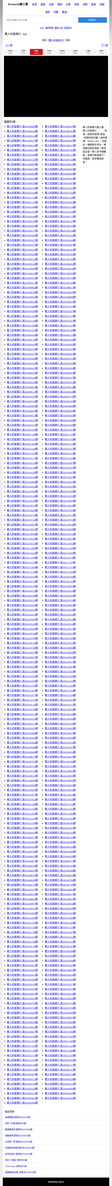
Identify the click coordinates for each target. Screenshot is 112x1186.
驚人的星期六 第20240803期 (60, 889)
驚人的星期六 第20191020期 (22, 311)
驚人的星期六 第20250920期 (60, 1027)
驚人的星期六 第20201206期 (22, 444)
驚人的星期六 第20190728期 (60, 283)
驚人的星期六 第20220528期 (60, 624)
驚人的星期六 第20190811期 (60, 287)
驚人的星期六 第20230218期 (60, 714)
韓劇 (59, 4)
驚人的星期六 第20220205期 (60, 586)
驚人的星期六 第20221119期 (22, 685)
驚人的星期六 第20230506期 (22, 742)
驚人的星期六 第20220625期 (60, 633)
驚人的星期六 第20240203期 (22, 832)
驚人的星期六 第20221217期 (22, 695)
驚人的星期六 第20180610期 (22, 145)
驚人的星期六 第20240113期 (22, 828)
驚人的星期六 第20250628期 (60, 998)
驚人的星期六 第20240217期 (22, 837)
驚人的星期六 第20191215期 (60, 325)
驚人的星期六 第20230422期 (22, 738)
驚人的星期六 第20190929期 (60, 302)
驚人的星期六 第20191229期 (60, 330)
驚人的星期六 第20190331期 (22, 245)
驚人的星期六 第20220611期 (60, 629)
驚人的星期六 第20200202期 (22, 344)
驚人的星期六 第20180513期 (22, 136)
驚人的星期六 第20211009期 (22, 548)
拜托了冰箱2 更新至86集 (16, 1160)
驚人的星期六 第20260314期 (22, 1084)
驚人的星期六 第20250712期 (60, 1003)
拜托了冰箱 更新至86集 (15, 1123)
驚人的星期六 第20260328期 (22, 1088)
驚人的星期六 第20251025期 (60, 1036)
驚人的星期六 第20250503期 (60, 979)
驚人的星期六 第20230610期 (60, 752)
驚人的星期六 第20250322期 (60, 965)
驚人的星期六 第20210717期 (60, 515)
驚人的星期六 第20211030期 (60, 553)
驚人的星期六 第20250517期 (60, 984)
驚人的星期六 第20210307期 (60, 472)
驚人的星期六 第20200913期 (22, 415)
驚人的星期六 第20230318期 (60, 723)
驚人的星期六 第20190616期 (60, 268)
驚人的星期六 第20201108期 (22, 434)
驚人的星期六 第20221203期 (22, 690)
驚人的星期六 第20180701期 (60, 150)
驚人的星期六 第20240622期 (60, 875)
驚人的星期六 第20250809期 (60, 1013)
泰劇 (76, 4)
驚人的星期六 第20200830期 (60, 411)
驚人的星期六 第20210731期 (60, 520)
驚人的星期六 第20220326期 (22, 605)
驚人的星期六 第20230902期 (60, 780)
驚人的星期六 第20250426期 (22, 979)
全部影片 (68, 28)
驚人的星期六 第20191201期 (60, 321)
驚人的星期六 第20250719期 (22, 1008)
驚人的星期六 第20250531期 (60, 989)
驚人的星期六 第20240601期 (22, 870)
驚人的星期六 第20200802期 (22, 406)
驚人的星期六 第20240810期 (22, 894)
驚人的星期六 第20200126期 (60, 339)
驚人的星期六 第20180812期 (60, 164)
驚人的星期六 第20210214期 (22, 467)
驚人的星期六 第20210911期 (60, 534)
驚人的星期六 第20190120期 (22, 221)
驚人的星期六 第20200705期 (22, 396)
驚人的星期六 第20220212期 (22, 591)
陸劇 (43, 4)
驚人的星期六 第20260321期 (60, 1084)
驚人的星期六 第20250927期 (22, 1031)
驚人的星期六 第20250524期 (22, 989)
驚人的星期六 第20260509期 (22, 1103)
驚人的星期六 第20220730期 (22, 648)
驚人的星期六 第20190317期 (22, 240)
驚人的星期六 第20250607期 (22, 994)
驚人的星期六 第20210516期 (22, 496)
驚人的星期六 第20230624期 (60, 757)
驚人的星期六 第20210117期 (22, 458)
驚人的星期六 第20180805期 (22, 164)
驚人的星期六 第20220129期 (22, 586)
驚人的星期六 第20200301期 (60, 354)
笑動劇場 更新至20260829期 (17, 1135)
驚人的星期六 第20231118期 (22, 809)
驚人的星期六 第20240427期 (22, 861)
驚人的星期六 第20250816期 (22, 1017)
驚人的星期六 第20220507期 (22, 619)
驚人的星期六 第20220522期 (22, 624)
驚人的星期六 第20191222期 (22, 330)
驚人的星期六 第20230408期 (22, 733)
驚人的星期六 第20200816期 (22, 411)
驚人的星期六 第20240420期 (60, 856)
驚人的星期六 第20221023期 (60, 676)
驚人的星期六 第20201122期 (22, 439)
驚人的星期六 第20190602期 (60, 264)
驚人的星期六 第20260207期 (22, 1074)
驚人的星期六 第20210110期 (60, 453)
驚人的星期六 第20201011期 (22, 425)
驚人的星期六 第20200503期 (60, 373)
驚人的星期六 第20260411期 (22, 1093)
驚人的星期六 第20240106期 (60, 823)
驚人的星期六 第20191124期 (22, 321)
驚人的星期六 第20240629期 (22, 880)
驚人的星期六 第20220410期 (22, 610)
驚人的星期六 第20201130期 (60, 439)
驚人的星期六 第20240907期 (22, 903)
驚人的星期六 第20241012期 (60, 913)
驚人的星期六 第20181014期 (22, 188)
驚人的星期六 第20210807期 (22, 524)
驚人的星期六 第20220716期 (22, 643)
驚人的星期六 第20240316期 (22, 847)
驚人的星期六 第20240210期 (60, 832)
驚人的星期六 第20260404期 (60, 1088)
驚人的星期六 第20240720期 (60, 885)
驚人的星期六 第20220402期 (60, 605)
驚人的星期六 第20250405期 (60, 970)
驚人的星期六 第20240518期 (22, 866)
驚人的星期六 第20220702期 (22, 638)
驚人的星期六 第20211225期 (60, 572)
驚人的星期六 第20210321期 (60, 477)
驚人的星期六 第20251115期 (22, 1046)
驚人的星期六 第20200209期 (60, 344)
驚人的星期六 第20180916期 (22, 178)
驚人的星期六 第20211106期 (22, 557)
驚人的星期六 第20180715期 (60, 155)
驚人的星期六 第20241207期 (60, 932)
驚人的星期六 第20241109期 (60, 923)
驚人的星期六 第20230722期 (60, 766)
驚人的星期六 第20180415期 (60, 126)
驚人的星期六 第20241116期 (22, 927)
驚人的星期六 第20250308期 (60, 960)
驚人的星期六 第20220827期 (22, 657)
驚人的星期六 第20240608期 (60, 870)
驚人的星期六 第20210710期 (22, 515)
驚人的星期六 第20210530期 (22, 501)
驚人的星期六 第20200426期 (22, 373)
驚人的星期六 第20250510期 (22, 984)
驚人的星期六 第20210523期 (60, 496)
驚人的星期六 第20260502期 (60, 1098)
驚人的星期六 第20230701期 (22, 761)
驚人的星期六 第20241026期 (60, 918)
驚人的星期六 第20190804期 (22, 287)
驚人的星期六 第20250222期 (60, 956)
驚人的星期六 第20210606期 (60, 501)
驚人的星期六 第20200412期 (22, 368)
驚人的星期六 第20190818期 (22, 292)
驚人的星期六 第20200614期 (60, 387)
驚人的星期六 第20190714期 (60, 278)
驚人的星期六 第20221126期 (60, 685)
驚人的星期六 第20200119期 (22, 339)
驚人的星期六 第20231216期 (22, 818)
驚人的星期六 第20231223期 (60, 818)
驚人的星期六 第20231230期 (22, 823)
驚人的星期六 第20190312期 (60, 235)
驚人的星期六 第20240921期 (22, 908)
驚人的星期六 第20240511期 (60, 861)
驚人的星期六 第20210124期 (60, 458)
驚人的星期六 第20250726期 (60, 1008)
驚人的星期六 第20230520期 (22, 747)
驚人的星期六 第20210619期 (60, 505)
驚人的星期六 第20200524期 (22, 382)
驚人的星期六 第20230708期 (60, 761)
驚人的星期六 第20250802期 (22, 1013)
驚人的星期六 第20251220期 (60, 1055)
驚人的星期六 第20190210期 (60, 226)
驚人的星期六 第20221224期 (60, 695)
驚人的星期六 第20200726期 (60, 401)
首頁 (34, 4)
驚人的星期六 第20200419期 (60, 368)
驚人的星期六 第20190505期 (60, 254)
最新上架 (59, 28)
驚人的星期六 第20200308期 (22, 358)
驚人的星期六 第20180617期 (60, 145)
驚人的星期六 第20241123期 (60, 927)
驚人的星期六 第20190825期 (60, 292)
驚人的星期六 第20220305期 (60, 595)
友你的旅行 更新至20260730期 (18, 1154)
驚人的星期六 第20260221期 (22, 1079)
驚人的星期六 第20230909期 (22, 785)
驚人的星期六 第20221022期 (22, 676)
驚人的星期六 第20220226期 (22, 595)
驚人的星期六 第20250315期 (22, 965)
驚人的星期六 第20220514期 (60, 619)
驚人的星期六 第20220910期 (22, 662)
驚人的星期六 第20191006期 (22, 306)
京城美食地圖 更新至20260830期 (19, 1148)
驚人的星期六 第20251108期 (60, 1041)
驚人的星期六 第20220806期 (60, 648)
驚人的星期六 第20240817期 (60, 894)
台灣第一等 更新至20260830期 (18, 1142)
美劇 (93, 4)
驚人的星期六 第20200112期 (60, 335)
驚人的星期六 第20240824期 (22, 899)
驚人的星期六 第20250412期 (22, 975)
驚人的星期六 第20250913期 (22, 1027)
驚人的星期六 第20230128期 (22, 709)
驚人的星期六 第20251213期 (22, 1055)
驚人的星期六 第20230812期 (22, 776)
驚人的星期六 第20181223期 (22, 212)
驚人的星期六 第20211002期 (60, 543)
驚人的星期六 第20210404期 (22, 482)
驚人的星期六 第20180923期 (60, 178)
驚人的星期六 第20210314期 (22, 477)
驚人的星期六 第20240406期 (60, 851)
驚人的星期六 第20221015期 (60, 671)
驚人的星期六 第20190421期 (60, 249)
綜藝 (56, 12)
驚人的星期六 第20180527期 (22, 140)
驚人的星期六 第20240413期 (22, 856)
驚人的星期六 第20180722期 (22, 159)
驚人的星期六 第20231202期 (22, 813)
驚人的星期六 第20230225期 (22, 719)
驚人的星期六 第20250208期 (60, 951)
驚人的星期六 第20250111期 (60, 941)
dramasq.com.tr (56, 1181)
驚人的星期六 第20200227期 (22, 354)
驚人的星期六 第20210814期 (60, 524)
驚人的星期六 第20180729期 (60, 159)
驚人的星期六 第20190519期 (60, 259)
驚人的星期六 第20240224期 (60, 837)
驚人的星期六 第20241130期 (22, 932)
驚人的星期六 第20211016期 (60, 548)
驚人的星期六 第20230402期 (60, 728)
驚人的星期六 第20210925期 (22, 543)
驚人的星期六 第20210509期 (60, 491)
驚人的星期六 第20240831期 (60, 899)
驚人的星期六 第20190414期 (22, 249)
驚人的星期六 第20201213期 (60, 444)
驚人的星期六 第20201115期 (60, 434)
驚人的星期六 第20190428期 (22, 254)
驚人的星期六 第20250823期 (60, 1017)
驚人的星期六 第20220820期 (60, 652)
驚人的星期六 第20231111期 (60, 804)
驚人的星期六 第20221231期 (22, 700)
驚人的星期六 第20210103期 (22, 453)
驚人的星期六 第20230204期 (60, 709)
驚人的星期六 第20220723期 (60, 643)
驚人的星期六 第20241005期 (22, 913)
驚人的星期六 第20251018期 (22, 1036)
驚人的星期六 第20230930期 (60, 790)
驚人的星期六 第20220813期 (22, 652)
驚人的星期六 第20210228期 (22, 472)
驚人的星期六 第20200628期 (60, 392)
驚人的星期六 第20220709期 (60, 638)
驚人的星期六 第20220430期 (60, 614)
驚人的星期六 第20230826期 (22, 780)
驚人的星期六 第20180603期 (60, 140)
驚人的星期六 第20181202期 (60, 202)
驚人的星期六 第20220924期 (22, 667)
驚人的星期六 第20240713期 (22, 885)
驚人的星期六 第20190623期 (22, 273)
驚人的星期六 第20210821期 (22, 529)
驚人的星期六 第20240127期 (60, 828)
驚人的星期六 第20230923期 (22, 790)
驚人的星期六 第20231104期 (22, 804)
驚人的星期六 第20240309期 (60, 842)
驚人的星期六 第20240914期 (60, 903)
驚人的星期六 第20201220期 (22, 449)
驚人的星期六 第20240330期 (22, 851)
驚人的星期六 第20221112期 (60, 681)
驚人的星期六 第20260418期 (60, 1093)
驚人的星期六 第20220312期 (22, 600)
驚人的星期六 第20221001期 (60, 667)
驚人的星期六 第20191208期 (22, 325)
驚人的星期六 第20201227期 (60, 449)
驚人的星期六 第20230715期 (22, 766)
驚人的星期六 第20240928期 (60, 908)
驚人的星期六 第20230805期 (60, 771)
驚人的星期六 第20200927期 (22, 420)
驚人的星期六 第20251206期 (60, 1050)
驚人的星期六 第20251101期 (22, 1041)
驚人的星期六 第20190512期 (22, 259)
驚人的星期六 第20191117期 (60, 316)
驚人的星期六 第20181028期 (22, 193)
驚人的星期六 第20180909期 (60, 174)
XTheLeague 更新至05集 (16, 1166)
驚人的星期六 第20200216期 (22, 349)
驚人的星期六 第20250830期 (22, 1022)
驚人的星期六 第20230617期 (22, 757)
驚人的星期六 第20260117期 (60, 1065)
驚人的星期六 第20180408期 (22, 126)
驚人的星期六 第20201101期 (60, 430)
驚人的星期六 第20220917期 (60, 662)
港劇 (85, 4)
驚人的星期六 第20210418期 (22, 486)
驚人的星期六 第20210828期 (60, 529)
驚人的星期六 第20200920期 (60, 415)
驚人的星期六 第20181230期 (60, 212)
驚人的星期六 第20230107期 (60, 700)
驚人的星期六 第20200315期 (60, 358)
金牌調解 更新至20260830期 (17, 1117)
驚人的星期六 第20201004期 (60, 420)
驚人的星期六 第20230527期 (60, 747)
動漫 (64, 12)
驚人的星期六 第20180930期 (22, 183)
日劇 (68, 4)
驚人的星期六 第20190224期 (60, 231)
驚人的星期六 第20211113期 (60, 557)
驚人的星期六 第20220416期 (60, 610)
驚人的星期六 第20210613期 (22, 505)
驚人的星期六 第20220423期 (22, 614)
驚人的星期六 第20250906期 (60, 1022)
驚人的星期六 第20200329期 (60, 363)
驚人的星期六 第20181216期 (60, 207)
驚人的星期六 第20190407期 (60, 245)
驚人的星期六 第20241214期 (22, 937)
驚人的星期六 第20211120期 (22, 562)
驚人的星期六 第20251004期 (60, 1031)
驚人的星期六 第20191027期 (60, 311)
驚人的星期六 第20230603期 (22, 752)
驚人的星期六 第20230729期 (22, 771)
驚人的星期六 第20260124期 (22, 1069)
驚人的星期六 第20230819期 (60, 776)
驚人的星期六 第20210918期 (22, 539)
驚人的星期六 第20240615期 (22, 875)
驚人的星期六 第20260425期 (22, 1098)
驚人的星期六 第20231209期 (60, 813)
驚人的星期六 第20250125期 (60, 946)
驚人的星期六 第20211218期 (22, 572)
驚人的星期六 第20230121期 (60, 704)
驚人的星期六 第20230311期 (22, 723)
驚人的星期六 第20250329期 (22, 970)
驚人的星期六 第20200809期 (60, 406)
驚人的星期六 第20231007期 (22, 795)
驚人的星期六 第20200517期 (60, 377)
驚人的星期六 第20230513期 (60, 742)
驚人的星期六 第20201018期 (60, 425)
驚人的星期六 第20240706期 (60, 880)
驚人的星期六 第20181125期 (22, 202)
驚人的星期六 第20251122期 (60, 1046)
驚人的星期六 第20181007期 (60, 183)
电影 (47, 12)
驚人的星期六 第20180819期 (22, 169)
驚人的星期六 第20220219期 (60, 591)
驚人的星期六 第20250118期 (22, 946)
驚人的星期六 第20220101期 (22, 577)
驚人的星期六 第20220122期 (60, 581)
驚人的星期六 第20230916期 (60, 785)
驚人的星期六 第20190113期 (60, 216)
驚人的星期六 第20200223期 (60, 349)
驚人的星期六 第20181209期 (22, 207)
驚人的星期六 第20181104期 (60, 193)
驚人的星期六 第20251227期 (22, 1060)
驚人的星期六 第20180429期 (22, 131)
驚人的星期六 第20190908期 (60, 297)
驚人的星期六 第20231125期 (60, 809)
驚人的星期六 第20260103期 (60, 1060)
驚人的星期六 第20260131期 (60, 1069)
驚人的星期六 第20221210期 (60, 690)
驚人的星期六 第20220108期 (60, 577)
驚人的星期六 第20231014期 (60, 795)
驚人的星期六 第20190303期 (22, 235)
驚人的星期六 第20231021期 (22, 799)
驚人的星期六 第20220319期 (60, 600)
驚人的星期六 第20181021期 (60, 188)
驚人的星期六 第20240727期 (22, 889)
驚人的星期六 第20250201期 (22, 951)
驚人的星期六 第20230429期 (60, 738)
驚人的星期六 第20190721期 (22, 283)
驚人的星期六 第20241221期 (60, 937)
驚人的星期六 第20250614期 (60, 994)
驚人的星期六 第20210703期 (60, 510)
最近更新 (49, 28)
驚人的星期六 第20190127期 (60, 221)
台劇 (51, 4)
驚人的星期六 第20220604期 (22, 629)
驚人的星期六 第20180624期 (22, 150)
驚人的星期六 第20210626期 (22, 510)
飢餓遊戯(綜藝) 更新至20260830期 (20, 1172)
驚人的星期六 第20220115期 (22, 581)
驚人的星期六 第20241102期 (22, 923)
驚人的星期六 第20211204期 (22, 567)
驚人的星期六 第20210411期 (60, 482)
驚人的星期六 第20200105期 (22, 335)
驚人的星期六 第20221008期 (22, 671)
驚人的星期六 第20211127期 (60, 562)
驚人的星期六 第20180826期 (60, 169)
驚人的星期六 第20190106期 (22, 216)
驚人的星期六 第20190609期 (22, 268)
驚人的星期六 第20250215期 (22, 956)
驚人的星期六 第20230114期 (22, 704)
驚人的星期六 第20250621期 (22, 998)
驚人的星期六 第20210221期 (60, 467)
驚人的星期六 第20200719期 (22, 401)
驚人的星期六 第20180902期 (22, 174)
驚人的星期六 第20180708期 (22, 155)
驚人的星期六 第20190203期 (22, 226)
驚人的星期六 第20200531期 (60, 382)
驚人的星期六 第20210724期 (22, 520)
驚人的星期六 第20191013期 (60, 306)
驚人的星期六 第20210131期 (22, 463)
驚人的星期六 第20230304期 (60, 719)
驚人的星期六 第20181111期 (22, 197)
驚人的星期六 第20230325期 (22, 728)
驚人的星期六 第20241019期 (22, 918)
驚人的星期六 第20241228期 (22, 941)
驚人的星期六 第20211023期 (22, 553)
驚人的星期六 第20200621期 (22, 392)
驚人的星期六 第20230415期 (60, 733)
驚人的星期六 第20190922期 (22, 302)
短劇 (102, 4)
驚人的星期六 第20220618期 (22, 633)
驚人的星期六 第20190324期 (60, 240)
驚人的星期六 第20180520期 (60, 136)
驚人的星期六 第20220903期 (60, 657)
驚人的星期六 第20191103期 (22, 316)
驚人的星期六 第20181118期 (59, 197)
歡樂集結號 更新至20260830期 (18, 1129)
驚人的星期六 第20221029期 (22, 681)
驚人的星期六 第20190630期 (60, 273)
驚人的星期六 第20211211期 (60, 567)
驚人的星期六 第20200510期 (22, 377)
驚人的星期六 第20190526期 (22, 264)
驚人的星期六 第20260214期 (60, 1074)
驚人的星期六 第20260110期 (22, 1065)
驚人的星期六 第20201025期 (22, 430)
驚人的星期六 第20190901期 (22, 297)
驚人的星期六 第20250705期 (22, 1003)
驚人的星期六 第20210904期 (22, 534)
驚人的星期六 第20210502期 (22, 491)
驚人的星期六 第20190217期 (22, 231)
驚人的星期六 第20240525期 (60, 866)
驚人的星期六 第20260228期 (60, 1079)
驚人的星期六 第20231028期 (60, 799)
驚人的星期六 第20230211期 (22, 714)
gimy (42, 28)
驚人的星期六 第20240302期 (22, 842)
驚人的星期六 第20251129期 (22, 1050)
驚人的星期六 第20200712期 (60, 396)
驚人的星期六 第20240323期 (60, 847)
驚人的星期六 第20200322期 (22, 363)
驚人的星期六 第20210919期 (60, 539)
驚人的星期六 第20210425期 (60, 486)
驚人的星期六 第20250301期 (22, 960)
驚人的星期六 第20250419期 (60, 975)
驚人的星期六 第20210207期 (60, 463)
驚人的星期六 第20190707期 (22, 278)
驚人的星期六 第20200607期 (22, 387)
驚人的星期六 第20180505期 (60, 131)
